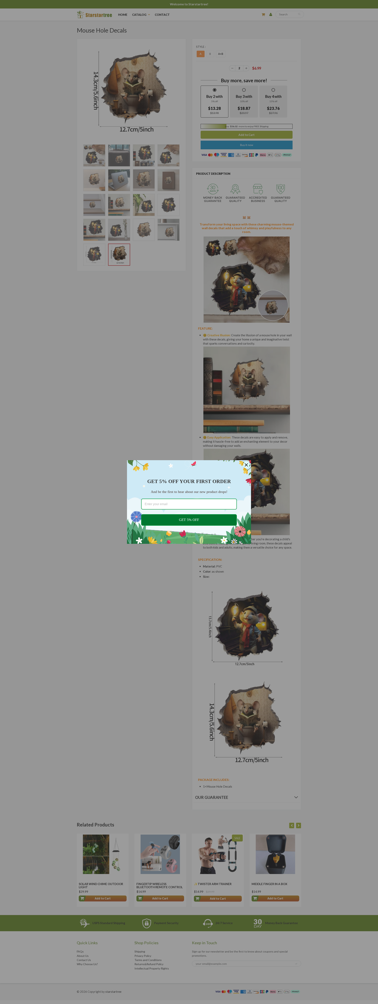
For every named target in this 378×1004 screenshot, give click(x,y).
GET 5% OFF (189, 520)
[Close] (246, 465)
